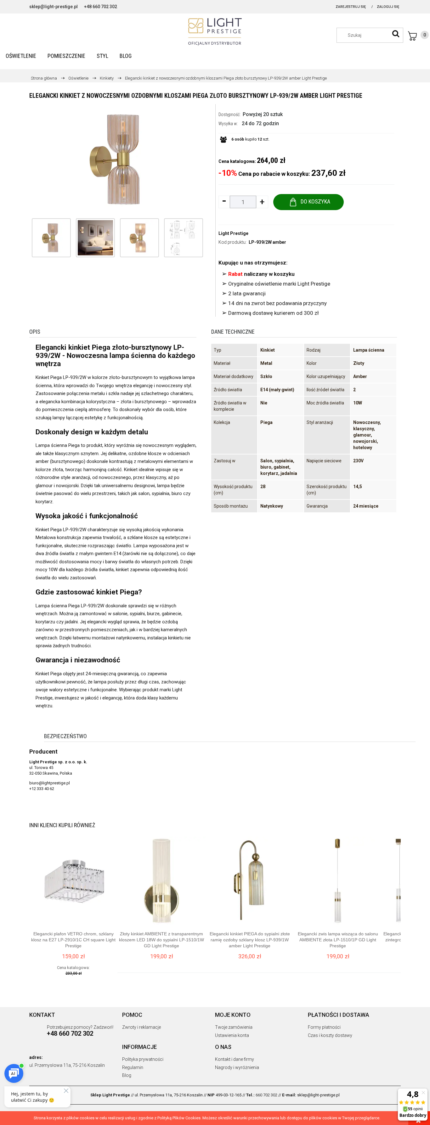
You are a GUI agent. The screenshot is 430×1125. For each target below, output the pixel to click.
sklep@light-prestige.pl (53, 6)
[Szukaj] (395, 33)
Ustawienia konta (232, 1035)
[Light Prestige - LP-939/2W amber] (51, 238)
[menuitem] (21, 56)
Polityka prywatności (142, 1059)
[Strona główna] (215, 32)
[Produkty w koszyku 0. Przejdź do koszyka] (418, 36)
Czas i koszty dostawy (330, 1035)
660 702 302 (266, 1095)
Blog (126, 1075)
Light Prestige (233, 233)
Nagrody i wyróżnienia (237, 1067)
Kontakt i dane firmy (234, 1059)
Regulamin (132, 1067)
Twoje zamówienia (233, 1027)
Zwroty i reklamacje (141, 1027)
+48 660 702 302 (100, 6)
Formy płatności (324, 1027)
